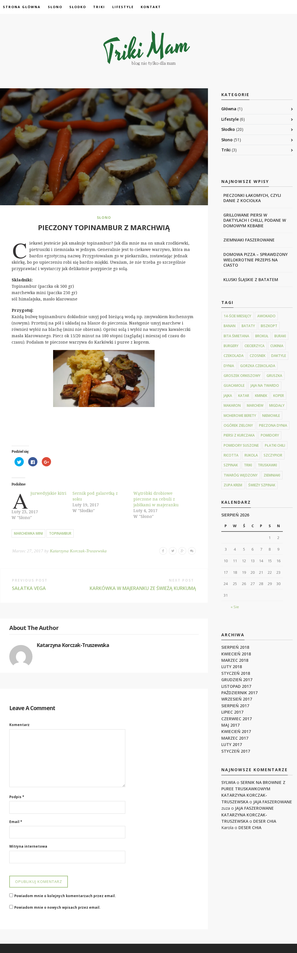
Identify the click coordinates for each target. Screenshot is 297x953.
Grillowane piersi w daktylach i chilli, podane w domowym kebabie (254, 220)
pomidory (270, 435)
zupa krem (233, 485)
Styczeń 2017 (235, 751)
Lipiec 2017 (232, 712)
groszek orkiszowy (242, 375)
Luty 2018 (231, 666)
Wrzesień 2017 (236, 699)
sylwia (228, 782)
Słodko (77, 7)
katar (243, 395)
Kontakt (151, 7)
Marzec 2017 (234, 738)
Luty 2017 (231, 744)
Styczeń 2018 (235, 673)
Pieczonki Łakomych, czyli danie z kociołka (252, 198)
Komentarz (19, 725)
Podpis (16, 797)
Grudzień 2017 (236, 679)
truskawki (267, 465)
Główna (228, 108)
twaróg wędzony (241, 475)
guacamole (234, 385)
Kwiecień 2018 (236, 654)
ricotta (231, 455)
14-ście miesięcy (237, 316)
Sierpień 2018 (235, 647)
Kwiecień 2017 (236, 731)
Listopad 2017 (236, 686)
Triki (99, 7)
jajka (228, 395)
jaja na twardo (265, 385)
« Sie (235, 606)
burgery (231, 345)
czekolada (234, 355)
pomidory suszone (241, 445)
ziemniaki (272, 475)
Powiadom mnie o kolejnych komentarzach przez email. (65, 896)
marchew (255, 405)
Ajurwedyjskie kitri (48, 493)
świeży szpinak (261, 485)
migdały (277, 405)
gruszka (274, 375)
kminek (261, 395)
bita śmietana (236, 335)
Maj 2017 (230, 725)
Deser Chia (264, 821)
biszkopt (269, 325)
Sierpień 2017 (235, 705)
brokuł (262, 335)
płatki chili (275, 445)
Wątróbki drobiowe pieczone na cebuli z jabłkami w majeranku (156, 498)
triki (248, 465)
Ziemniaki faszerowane (249, 240)
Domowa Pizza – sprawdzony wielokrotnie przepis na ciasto (255, 259)
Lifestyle (123, 7)
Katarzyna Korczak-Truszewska (78, 551)
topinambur (60, 533)
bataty (248, 325)
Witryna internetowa (28, 846)
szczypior (273, 455)
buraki (280, 335)
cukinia (276, 345)
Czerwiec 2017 (236, 718)
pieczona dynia (273, 425)
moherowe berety (240, 415)
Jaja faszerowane (272, 801)
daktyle (278, 355)
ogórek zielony (238, 425)
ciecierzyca (255, 345)
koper (278, 395)
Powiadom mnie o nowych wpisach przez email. (57, 907)
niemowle (271, 415)
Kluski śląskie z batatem (250, 279)
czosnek (257, 355)
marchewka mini (28, 533)
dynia (229, 365)
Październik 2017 (239, 692)
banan (230, 325)
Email (15, 822)
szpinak (231, 465)
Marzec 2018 (234, 660)
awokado (266, 316)
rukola (251, 455)
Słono (55, 7)
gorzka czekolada (257, 365)
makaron (232, 405)
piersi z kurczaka (239, 435)
